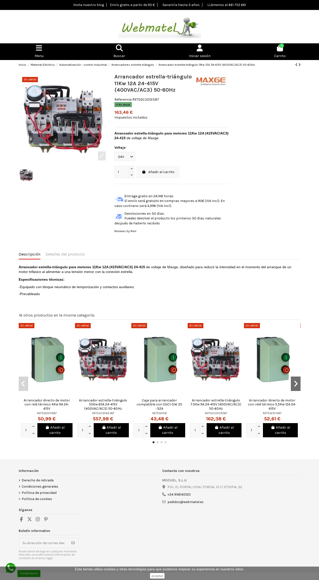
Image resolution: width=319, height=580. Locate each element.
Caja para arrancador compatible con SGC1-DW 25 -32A (159, 404)
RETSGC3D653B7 (103, 413)
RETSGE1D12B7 (272, 413)
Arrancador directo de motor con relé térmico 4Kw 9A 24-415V (47, 404)
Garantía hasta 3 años (181, 5)
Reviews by (125, 231)
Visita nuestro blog (88, 5)
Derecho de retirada (38, 480)
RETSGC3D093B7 (216, 413)
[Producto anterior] (296, 65)
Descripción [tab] (29, 254)
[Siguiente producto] (299, 65)
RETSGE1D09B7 (47, 413)
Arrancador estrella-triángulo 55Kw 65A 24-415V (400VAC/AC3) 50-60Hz (103, 404)
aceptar (157, 576)
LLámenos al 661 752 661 (226, 5)
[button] (154, 442)
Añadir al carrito (161, 172)
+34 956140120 (179, 494)
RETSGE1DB (159, 413)
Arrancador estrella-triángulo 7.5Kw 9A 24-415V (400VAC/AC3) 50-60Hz (215, 404)
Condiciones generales (40, 486)
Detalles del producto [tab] (65, 254)
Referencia (123, 99)
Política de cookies (37, 499)
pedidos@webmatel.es (185, 502)
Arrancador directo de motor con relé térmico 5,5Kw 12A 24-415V (272, 404)
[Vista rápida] (71, 330)
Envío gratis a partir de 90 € (132, 5)
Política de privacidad (39, 493)
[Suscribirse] (73, 543)
